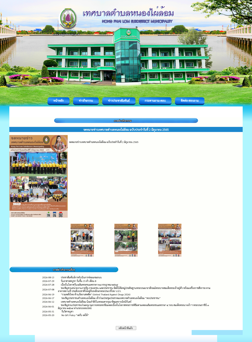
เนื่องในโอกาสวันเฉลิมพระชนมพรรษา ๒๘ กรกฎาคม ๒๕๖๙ (89, 284)
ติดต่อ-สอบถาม (190, 100)
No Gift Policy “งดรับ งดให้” (75, 315)
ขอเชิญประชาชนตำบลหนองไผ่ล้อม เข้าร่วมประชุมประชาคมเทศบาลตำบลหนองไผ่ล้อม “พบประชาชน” (111, 298)
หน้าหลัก (58, 100)
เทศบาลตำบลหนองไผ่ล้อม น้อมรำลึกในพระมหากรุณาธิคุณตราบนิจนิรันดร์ (96, 301)
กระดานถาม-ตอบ (155, 100)
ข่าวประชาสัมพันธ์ (119, 100)
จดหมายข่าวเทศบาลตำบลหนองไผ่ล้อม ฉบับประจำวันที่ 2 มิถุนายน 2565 (103, 142)
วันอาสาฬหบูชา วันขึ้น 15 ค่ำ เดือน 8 (78, 280)
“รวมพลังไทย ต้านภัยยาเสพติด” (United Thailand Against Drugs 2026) (95, 294)
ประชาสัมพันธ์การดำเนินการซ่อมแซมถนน (81, 277)
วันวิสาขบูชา (67, 311)
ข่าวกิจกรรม (86, 100)
